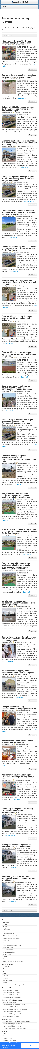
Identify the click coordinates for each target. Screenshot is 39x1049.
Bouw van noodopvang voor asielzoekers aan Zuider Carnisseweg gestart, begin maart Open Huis (19, 458)
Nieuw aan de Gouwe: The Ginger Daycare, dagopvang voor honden (16, 42)
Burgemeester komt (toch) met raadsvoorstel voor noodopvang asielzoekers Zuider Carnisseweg (16, 495)
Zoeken (5, 957)
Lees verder (21, 98)
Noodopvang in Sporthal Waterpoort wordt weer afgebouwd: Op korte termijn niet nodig (19, 282)
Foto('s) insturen (7, 1038)
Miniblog (5, 931)
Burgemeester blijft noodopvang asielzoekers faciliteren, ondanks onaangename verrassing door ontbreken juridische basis (16, 566)
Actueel (5, 924)
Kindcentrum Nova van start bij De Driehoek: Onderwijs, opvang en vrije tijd (18, 776)
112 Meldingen (7, 929)
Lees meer (33, 69)
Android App (6, 966)
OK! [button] (30, 1045)
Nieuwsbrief (6, 969)
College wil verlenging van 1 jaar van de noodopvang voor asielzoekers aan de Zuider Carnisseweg (19, 248)
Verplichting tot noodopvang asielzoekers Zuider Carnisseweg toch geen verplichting (18, 603)
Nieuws (5, 927)
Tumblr (5, 983)
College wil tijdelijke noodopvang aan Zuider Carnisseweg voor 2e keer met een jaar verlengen (18, 178)
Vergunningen (7, 954)
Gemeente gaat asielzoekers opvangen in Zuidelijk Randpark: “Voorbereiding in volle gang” (19, 142)
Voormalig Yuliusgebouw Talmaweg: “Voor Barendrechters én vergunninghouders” (17, 810)
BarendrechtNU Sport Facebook (12, 997)
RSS (4, 971)
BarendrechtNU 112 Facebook (11, 995)
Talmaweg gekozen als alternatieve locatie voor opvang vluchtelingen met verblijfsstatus (18, 878)
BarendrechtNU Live (8, 933)
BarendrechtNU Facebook (10, 990)
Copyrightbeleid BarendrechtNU (12, 1026)
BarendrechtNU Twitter (9, 1002)
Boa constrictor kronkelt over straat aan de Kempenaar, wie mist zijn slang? (19, 76)
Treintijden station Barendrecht (11, 938)
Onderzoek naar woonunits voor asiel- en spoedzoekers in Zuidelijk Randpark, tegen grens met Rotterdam (19, 212)
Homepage (6, 922)
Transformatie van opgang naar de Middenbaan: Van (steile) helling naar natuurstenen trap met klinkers (18, 672)
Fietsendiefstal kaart (8, 950)
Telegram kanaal (7, 980)
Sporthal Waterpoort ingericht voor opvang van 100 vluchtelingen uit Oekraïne (17, 318)
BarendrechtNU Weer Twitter (11, 1007)
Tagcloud (5, 959)
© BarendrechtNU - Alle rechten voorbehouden (16, 1021)
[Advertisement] (23, 12)
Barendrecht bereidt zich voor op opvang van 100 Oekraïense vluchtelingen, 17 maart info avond (17, 388)
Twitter (5, 973)
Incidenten (6, 940)
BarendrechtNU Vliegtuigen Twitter (12, 1014)
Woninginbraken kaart (9, 952)
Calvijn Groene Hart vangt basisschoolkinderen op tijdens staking (19, 707)
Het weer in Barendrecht (10, 936)
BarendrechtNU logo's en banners (12, 1024)
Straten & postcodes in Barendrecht (13, 961)
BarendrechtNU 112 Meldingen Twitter (14, 1005)
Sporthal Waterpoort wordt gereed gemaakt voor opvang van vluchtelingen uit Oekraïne (19, 354)
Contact (5, 1033)
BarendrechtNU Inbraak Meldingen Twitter (15, 1009)
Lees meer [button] (5, 1047)
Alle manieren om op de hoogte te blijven (14, 985)
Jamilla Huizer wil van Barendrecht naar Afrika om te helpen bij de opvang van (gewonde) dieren (19, 638)
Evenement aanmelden (9, 1040)
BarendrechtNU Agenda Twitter (12, 1011)
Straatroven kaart (8, 947)
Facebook (5, 976)
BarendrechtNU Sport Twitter (11, 1016)
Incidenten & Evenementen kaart (12, 945)
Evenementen (7, 943)
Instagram (6, 978)
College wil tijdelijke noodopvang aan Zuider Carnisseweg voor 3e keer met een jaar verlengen (18, 109)
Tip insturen (6, 1036)
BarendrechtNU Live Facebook (11, 992)
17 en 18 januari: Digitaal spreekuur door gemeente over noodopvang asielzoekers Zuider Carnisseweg (19, 531)
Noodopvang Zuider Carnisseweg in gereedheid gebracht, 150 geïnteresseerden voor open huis (17, 421)
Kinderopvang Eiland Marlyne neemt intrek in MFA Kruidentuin (17, 741)
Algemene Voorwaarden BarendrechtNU (14, 1028)
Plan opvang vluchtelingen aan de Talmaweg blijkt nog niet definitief (16, 845)
